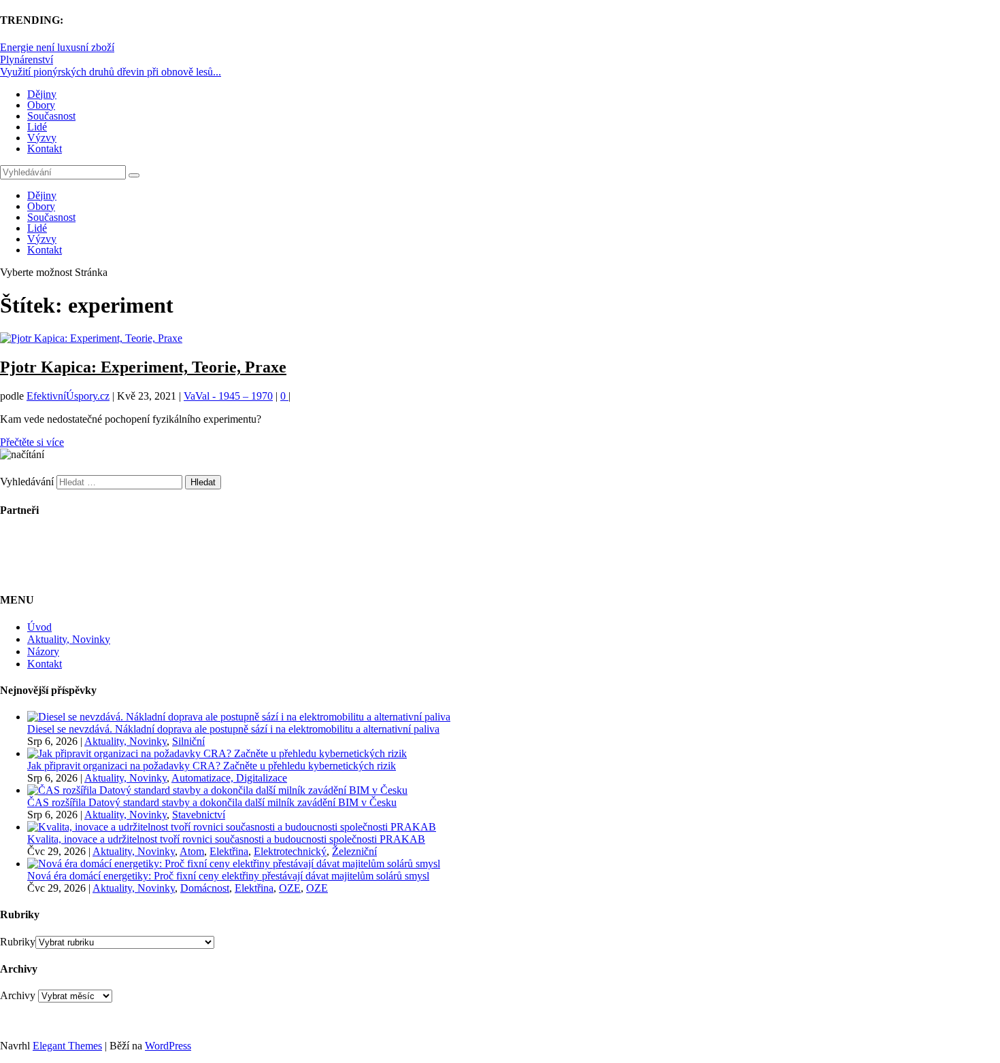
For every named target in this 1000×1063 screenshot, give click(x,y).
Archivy (17, 995)
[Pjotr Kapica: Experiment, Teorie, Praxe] (91, 338)
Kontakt (44, 148)
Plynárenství (26, 59)
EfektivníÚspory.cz (68, 396)
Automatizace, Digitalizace (229, 778)
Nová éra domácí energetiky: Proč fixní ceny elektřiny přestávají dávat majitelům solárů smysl (228, 876)
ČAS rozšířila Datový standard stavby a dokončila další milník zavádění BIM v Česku (212, 802)
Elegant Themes (67, 1045)
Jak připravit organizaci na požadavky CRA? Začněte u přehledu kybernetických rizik (211, 765)
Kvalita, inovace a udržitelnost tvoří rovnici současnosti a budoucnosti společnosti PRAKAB (226, 839)
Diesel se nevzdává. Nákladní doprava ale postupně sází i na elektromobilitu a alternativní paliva (233, 729)
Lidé (37, 127)
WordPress (168, 1045)
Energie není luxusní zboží (57, 47)
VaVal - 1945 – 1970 (228, 396)
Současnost (51, 116)
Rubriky (17, 941)
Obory (41, 105)
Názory (43, 651)
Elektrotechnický (290, 851)
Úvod (39, 627)
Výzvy (41, 137)
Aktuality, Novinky (68, 639)
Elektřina (229, 851)
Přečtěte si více (32, 442)
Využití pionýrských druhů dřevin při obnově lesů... (110, 71)
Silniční (188, 741)
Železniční (354, 851)
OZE (290, 888)
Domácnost (204, 888)
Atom (192, 851)
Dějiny (41, 94)
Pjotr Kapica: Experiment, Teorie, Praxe (143, 367)
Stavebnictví (198, 814)
